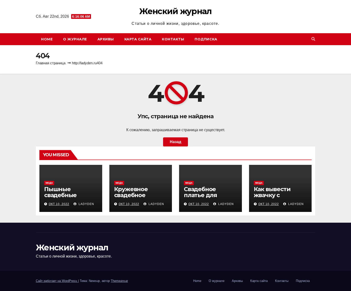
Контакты (173, 39)
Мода (49, 183)
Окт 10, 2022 (59, 204)
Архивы (105, 39)
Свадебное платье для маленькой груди (210, 195)
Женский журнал (175, 11)
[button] (313, 39)
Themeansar (119, 281)
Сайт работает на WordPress (57, 281)
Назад (175, 142)
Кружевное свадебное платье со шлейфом (131, 198)
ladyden (86, 204)
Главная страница (50, 63)
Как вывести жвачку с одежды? (272, 195)
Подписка (206, 39)
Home (47, 39)
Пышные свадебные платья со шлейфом (60, 198)
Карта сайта (138, 39)
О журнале (75, 39)
